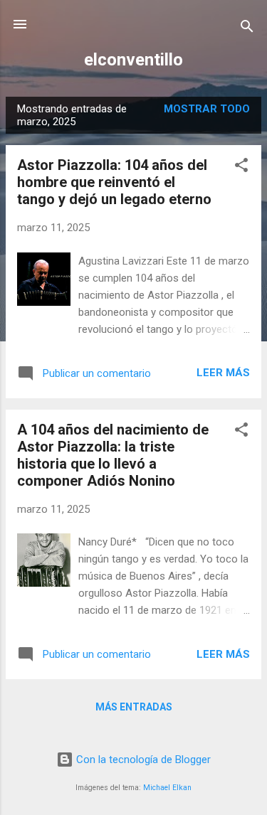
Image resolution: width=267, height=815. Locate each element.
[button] (241, 167)
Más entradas (133, 707)
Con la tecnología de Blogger (142, 759)
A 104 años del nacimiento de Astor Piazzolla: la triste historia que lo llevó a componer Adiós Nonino (113, 455)
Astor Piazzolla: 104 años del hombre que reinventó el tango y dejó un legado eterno (114, 182)
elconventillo (133, 60)
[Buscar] (247, 28)
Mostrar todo (207, 108)
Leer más (223, 372)
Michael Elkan (167, 787)
